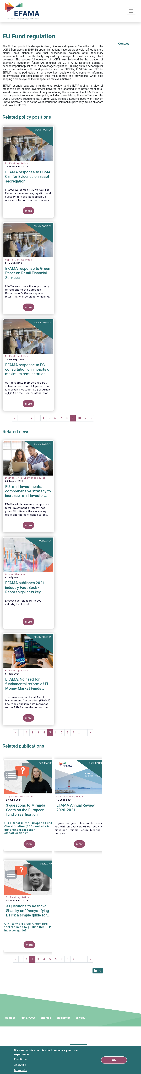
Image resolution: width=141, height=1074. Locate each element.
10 (80, 418)
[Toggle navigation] (131, 11)
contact (10, 1017)
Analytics (20, 1064)
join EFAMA (28, 1017)
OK (114, 1060)
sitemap (46, 1017)
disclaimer (63, 1017)
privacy (80, 1017)
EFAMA (23, 10)
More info (20, 1070)
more (28, 210)
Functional (20, 1059)
